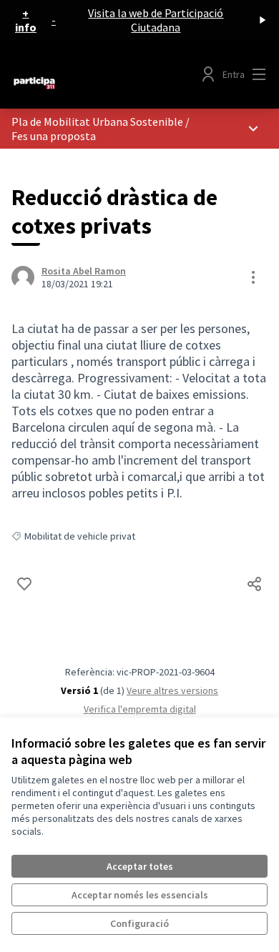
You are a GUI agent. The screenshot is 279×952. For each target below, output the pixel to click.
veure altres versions (172, 690)
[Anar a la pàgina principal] (106, 83)
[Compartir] (255, 584)
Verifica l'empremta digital (140, 709)
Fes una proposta (53, 136)
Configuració (139, 923)
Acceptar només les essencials (140, 894)
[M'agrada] (24, 584)
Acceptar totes (140, 866)
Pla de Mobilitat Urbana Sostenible (97, 121)
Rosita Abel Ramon (83, 270)
